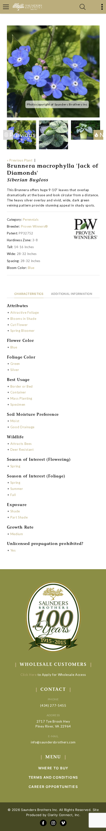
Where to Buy (53, 768)
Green (15, 364)
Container (18, 392)
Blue (31, 268)
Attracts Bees (21, 444)
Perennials (30, 219)
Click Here (28, 675)
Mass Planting (21, 398)
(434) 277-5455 (53, 705)
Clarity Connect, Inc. (64, 815)
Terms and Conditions (53, 777)
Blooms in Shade (23, 319)
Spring (15, 466)
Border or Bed (21, 386)
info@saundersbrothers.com (53, 742)
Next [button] (101, 134)
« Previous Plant (19, 160)
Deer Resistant (22, 449)
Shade (15, 511)
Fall (13, 495)
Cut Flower (19, 325)
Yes (13, 550)
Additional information (71, 294)
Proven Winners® (34, 226)
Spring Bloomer (22, 331)
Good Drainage (22, 427)
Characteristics (29, 294)
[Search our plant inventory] (82, 7)
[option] (53, 71)
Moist (14, 421)
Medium (16, 534)
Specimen (17, 404)
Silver (14, 370)
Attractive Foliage (24, 312)
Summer (16, 489)
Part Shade (19, 517)
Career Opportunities (53, 787)
